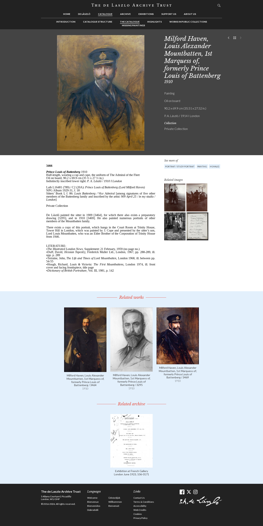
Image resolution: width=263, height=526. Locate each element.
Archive (125, 14)
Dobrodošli (92, 509)
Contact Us (139, 497)
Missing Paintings (133, 25)
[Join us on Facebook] (182, 492)
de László (84, 14)
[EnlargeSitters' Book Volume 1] (197, 226)
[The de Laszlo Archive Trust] (131, 5)
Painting (202, 166)
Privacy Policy (140, 518)
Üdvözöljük (114, 497)
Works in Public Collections (188, 21)
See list (235, 38)
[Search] (219, 5)
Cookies (137, 514)
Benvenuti (113, 505)
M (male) (214, 166)
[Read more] (85, 370)
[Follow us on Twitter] (188, 492)
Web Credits (139, 509)
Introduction (65, 21)
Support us (168, 14)
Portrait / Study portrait (179, 166)
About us (190, 14)
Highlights (154, 21)
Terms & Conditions (143, 501)
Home (66, 14)
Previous (229, 38)
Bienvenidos (93, 505)
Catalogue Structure (97, 21)
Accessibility (139, 505)
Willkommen (115, 501)
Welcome (92, 497)
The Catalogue (130, 21)
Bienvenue (93, 501)
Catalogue (105, 14)
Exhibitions (146, 14)
